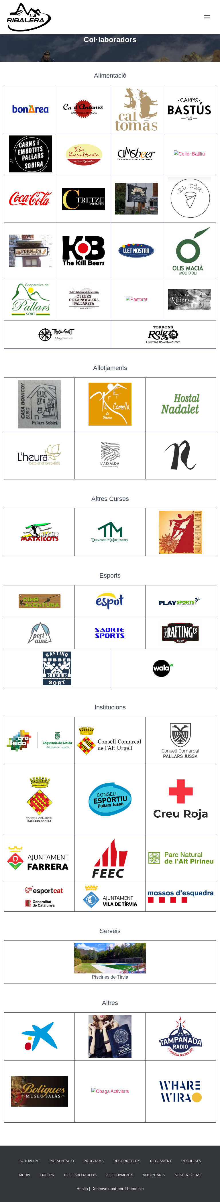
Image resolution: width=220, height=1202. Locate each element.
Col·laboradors (80, 1175)
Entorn (47, 1175)
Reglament (161, 1161)
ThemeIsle (134, 1188)
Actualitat (29, 1161)
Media (24, 1175)
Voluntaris (154, 1175)
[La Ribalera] (31, 17)
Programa (94, 1161)
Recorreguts (126, 1161)
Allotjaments (119, 1175)
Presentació (62, 1161)
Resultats (191, 1161)
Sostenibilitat (187, 1175)
